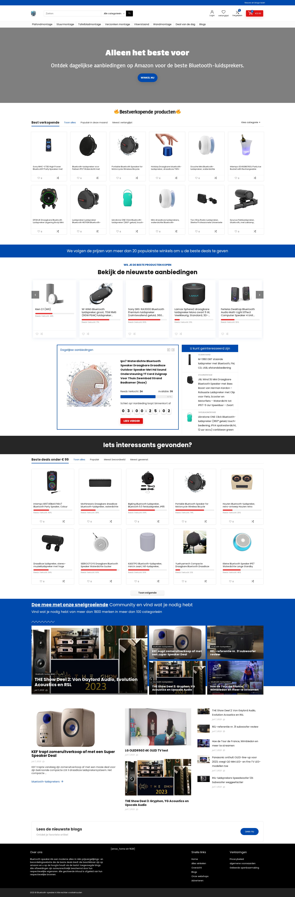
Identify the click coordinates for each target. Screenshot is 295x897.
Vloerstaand (141, 24)
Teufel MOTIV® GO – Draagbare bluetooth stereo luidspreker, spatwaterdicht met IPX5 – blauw (238, 315)
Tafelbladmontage (89, 24)
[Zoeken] (129, 13)
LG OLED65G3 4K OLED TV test (146, 750)
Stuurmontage (65, 24)
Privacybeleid (237, 859)
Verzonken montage (117, 24)
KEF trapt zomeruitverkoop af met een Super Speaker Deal (73, 753)
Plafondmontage (42, 24)
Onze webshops (199, 876)
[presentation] (35, 295)
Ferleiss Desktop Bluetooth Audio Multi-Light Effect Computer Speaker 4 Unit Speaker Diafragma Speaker (191, 315)
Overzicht (196, 867)
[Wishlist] (223, 12)
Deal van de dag (185, 24)
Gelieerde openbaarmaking (244, 867)
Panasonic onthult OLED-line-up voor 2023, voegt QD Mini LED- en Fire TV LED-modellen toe (236, 762)
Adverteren (197, 880)
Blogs (202, 24)
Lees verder (134, 421)
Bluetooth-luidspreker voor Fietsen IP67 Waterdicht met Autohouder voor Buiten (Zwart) (88, 169)
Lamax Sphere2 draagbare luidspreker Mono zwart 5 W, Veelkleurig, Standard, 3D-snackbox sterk (146, 313)
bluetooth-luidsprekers (45, 781)
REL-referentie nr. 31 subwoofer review (235, 726)
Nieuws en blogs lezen (255, 2)
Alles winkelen (198, 863)
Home (194, 859)
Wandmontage (162, 24)
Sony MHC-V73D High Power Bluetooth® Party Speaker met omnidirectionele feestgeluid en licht (49, 170)
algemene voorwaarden (243, 863)
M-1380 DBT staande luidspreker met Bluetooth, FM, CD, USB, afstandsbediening (216, 363)
